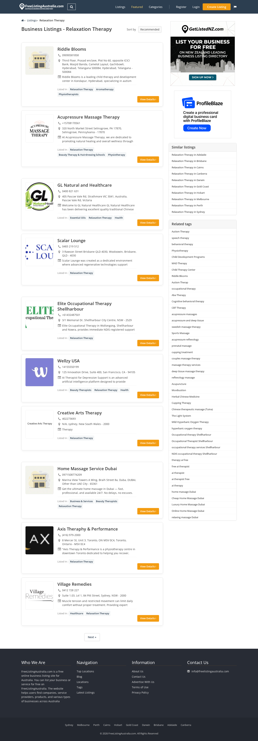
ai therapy (177, 485)
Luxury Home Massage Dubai (188, 504)
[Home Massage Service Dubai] (39, 480)
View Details (147, 99)
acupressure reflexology (185, 339)
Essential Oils (78, 217)
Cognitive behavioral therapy (188, 301)
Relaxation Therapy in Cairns (188, 167)
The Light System (181, 415)
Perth (96, 725)
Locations (83, 682)
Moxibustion (179, 390)
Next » (92, 637)
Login (196, 7)
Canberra (186, 725)
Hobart (118, 725)
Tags (80, 687)
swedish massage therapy (186, 327)
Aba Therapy (179, 295)
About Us (137, 671)
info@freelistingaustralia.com (210, 671)
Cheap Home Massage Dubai (188, 498)
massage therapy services (186, 365)
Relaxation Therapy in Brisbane (189, 161)
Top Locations (85, 671)
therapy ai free (180, 460)
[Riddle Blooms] (39, 61)
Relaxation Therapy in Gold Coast (190, 186)
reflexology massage (183, 377)
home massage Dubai (184, 491)
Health (119, 217)
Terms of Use (140, 687)
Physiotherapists (68, 94)
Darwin (146, 725)
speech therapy (180, 238)
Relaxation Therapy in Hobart (188, 192)
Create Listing (216, 7)
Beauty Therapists (80, 390)
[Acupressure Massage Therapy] (39, 128)
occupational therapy (184, 288)
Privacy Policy (140, 692)
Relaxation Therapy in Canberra (189, 173)
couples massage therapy (186, 358)
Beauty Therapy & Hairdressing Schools (82, 154)
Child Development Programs (188, 257)
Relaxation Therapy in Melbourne (190, 199)
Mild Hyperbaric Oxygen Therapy (190, 422)
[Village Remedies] (39, 596)
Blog (79, 676)
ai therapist (178, 473)
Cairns (106, 725)
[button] (235, 6)
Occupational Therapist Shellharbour (192, 441)
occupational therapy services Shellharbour (196, 447)
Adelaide (172, 725)
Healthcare (76, 613)
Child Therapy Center (183, 269)
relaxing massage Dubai (185, 517)
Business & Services (81, 501)
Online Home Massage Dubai (188, 511)
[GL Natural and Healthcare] (39, 196)
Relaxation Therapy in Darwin (188, 180)
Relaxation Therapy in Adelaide (189, 154)
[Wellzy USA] (39, 372)
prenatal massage (182, 345)
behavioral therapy (182, 244)
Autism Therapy (180, 231)
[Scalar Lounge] (39, 252)
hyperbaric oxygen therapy (187, 428)
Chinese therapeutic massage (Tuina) (192, 409)
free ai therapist (180, 466)
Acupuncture (179, 384)
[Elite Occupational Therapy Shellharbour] (39, 315)
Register (181, 7)
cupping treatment (182, 352)
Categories (155, 7)
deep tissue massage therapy (188, 371)
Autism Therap (180, 282)
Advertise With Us (143, 682)
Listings (120, 7)
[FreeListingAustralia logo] (41, 6)
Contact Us (138, 676)
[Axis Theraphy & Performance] (39, 540)
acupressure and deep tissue (188, 320)
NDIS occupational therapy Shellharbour (194, 453)
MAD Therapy (179, 263)
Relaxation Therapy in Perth (187, 205)
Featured (137, 7)
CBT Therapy (179, 307)
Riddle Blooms (180, 276)
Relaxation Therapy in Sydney (188, 212)
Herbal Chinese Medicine (185, 396)
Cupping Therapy (181, 403)
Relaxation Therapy (81, 89)
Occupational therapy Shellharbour (191, 434)
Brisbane (159, 725)
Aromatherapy (105, 89)
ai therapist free (180, 479)
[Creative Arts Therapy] (39, 424)
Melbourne (83, 725)
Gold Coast (132, 725)
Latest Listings (86, 692)
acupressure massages (184, 314)
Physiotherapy (116, 154)
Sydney (69, 725)
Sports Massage (180, 333)
